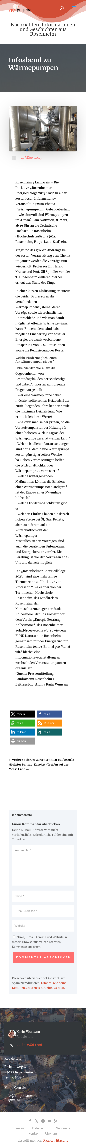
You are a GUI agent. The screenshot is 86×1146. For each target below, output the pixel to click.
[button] (22, 714)
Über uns (51, 1133)
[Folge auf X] (36, 1121)
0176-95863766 (29, 1045)
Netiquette (63, 1128)
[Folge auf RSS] (56, 1121)
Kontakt (33, 1133)
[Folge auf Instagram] (43, 1121)
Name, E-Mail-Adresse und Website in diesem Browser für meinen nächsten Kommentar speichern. (39, 942)
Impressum (13, 1100)
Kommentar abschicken (43, 957)
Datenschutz (41, 1128)
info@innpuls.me (18, 1096)
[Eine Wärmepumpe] (43, 150)
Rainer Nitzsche (55, 1140)
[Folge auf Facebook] (30, 1121)
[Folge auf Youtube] (49, 1121)
